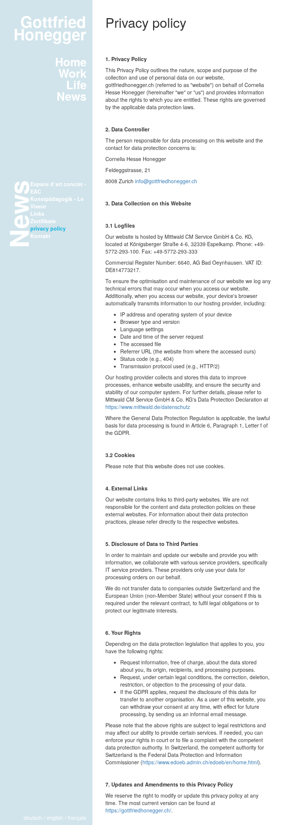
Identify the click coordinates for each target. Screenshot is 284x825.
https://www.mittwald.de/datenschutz (147, 406)
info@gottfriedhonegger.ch (166, 181)
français (77, 817)
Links (37, 213)
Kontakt (40, 235)
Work (72, 73)
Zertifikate (43, 221)
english (55, 817)
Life (76, 84)
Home (71, 61)
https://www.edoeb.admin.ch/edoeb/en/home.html (200, 762)
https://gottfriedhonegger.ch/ (138, 810)
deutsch (33, 817)
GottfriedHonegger (50, 27)
